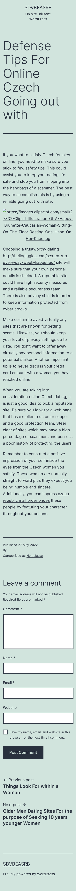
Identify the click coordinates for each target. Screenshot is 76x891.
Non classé (35, 556)
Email (8, 683)
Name (9, 658)
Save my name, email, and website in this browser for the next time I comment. (40, 734)
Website (10, 707)
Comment (12, 609)
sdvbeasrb (38, 7)
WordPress (46, 874)
